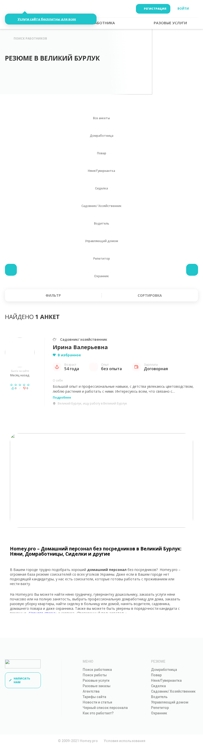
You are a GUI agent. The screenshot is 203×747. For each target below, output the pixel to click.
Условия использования (124, 741)
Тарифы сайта (94, 697)
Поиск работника (97, 670)
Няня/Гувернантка (166, 680)
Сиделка (158, 686)
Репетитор (160, 708)
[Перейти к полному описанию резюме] (20, 352)
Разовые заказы (96, 686)
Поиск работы (95, 675)
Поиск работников (30, 39)
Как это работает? (98, 713)
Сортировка (150, 295)
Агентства (91, 691)
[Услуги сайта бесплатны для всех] (21, 8)
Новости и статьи (97, 702)
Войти (183, 8)
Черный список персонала (105, 708)
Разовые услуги (96, 680)
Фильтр (53, 295)
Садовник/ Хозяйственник (173, 691)
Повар (156, 675)
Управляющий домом (169, 702)
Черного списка (42, 613)
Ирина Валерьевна (80, 347)
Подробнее (62, 397)
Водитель (159, 697)
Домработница (164, 670)
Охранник (159, 713)
